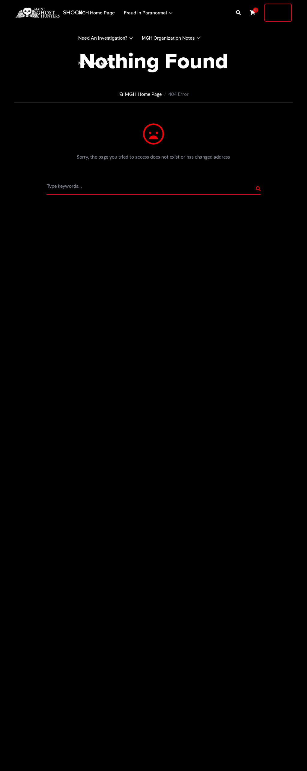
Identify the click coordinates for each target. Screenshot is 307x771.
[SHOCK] (37, 12)
